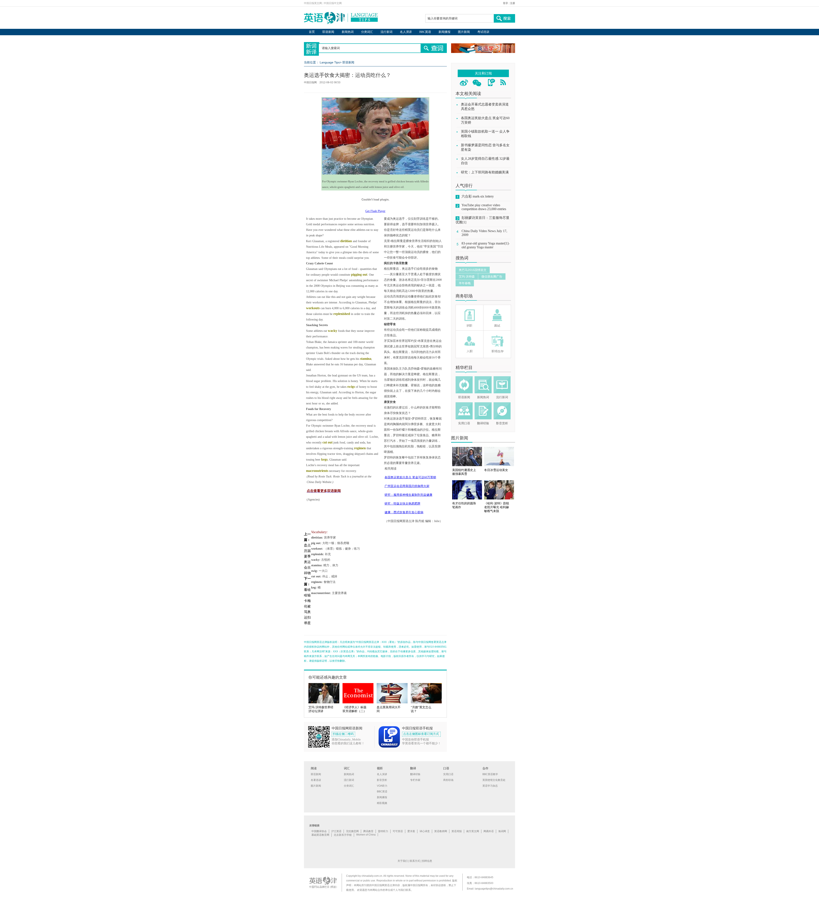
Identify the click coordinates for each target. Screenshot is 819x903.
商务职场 (464, 296)
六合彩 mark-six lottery (478, 196)
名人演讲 (406, 32)
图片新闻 (464, 32)
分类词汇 (367, 32)
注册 (512, 3)
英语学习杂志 (490, 785)
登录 (505, 3)
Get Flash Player (375, 211)
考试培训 (483, 32)
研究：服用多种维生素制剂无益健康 (408, 494)
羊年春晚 (465, 283)
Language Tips (330, 62)
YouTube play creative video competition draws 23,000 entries (484, 207)
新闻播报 (444, 32)
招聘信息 (427, 860)
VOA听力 (382, 785)
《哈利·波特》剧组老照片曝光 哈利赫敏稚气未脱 (496, 507)
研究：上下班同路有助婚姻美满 (485, 172)
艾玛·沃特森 (467, 276)
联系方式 (415, 860)
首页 (312, 32)
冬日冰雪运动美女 (496, 470)
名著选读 (316, 780)
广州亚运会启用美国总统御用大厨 (407, 486)
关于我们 (403, 860)
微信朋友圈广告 (491, 276)
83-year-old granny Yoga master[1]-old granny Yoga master (486, 245)
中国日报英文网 (313, 3)
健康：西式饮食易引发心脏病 (404, 512)
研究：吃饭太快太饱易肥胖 (402, 503)
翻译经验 (483, 423)
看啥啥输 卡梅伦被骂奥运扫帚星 (307, 606)
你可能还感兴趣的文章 (327, 677)
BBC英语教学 (490, 774)
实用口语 (464, 423)
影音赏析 (502, 423)
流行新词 (386, 32)
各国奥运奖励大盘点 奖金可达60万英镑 (410, 477)
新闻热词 (348, 32)
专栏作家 (415, 780)
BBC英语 (425, 32)
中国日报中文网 (333, 3)
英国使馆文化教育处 (493, 780)
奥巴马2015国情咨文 (472, 270)
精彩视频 (382, 803)
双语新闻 (328, 32)
